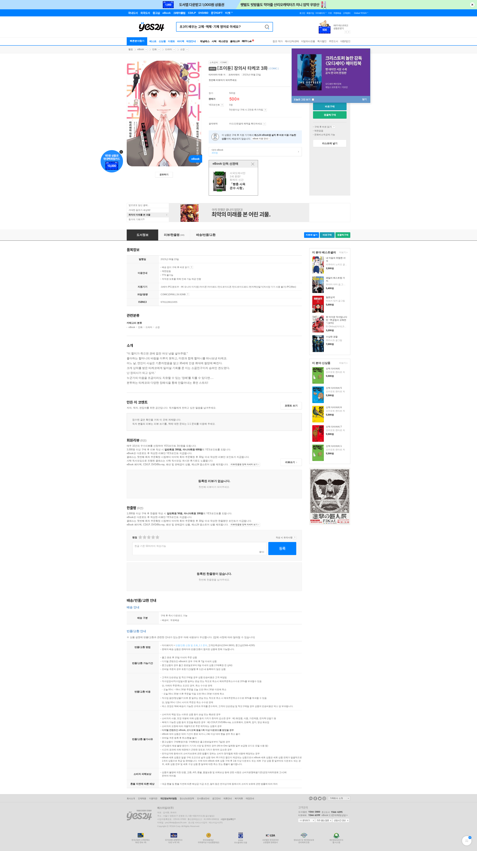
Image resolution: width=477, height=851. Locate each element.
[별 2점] (140, 537)
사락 (214, 41)
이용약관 (153, 798)
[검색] (267, 26)
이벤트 (171, 41)
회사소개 (131, 798)
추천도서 (333, 41)
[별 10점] (157, 537)
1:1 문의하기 (306, 821)
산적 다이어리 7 (334, 426)
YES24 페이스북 (315, 798)
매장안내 (191, 41)
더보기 (342, 252)
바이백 (180, 41)
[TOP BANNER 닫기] (472, 4)
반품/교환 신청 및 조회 (187, 645)
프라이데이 (234, 74)
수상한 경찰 (332, 336)
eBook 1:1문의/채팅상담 (334, 815)
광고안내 (216, 798)
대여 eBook (216, 151)
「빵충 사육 (234, 181)
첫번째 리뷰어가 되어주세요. (223, 80)
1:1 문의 (203, 645)
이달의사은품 (308, 41)
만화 (154, 49)
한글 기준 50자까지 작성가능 (150, 546)
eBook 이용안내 (333, 126)
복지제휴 (239, 798)
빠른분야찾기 (137, 40)
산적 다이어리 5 (334, 388)
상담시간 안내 (341, 821)
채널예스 (204, 41)
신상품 (162, 41)
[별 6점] (148, 537)
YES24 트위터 (320, 798)
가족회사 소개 (339, 798)
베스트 (153, 41)
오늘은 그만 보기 (302, 99)
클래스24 (235, 41)
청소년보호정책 (187, 798)
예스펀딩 (223, 41)
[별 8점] (153, 537)
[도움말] (222, 105)
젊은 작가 (278, 41)
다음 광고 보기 (349, 32)
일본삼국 (330, 297)
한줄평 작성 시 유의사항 (294, 537)
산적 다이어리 (333, 368)
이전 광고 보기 (346, 32)
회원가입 (310, 13)
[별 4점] (144, 537)
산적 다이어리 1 (334, 446)
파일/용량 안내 (187, 294)
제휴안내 (227, 798)
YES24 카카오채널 (311, 798)
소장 (182, 49)
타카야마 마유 (216, 74)
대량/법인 (345, 41)
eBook (140, 49)
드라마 (168, 49)
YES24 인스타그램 (324, 798)
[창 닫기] (253, 164)
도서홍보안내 (203, 798)
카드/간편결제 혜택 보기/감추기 (264, 123)
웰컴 (130, 49)
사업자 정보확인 (227, 819)
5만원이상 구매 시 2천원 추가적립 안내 (265, 109)
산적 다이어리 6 (334, 407)
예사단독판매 (292, 41)
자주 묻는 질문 (323, 821)
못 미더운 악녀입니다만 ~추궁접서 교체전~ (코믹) (336, 320)
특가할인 (322, 41)
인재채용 (142, 798)
